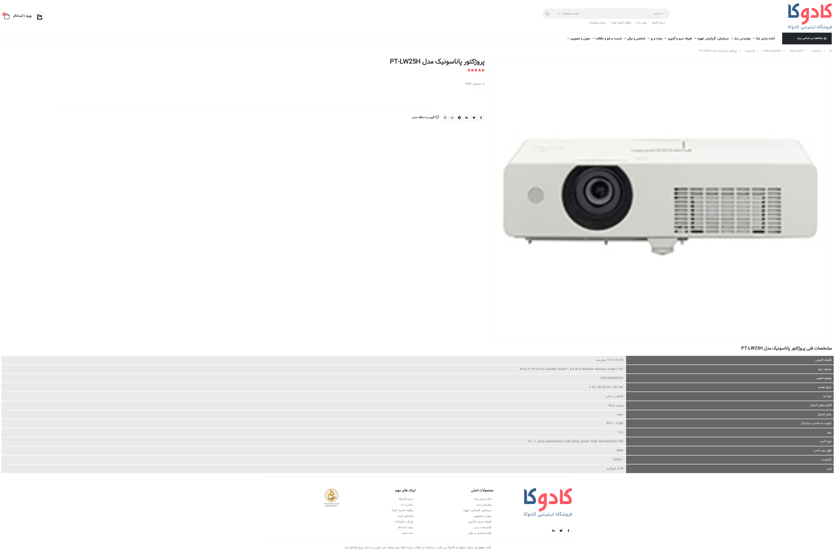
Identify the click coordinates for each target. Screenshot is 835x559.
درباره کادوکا (658, 23)
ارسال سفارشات (597, 23)
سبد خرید (407, 533)
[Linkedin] (466, 117)
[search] (548, 13)
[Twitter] (473, 117)
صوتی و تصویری (580, 38)
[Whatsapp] (452, 117)
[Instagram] (445, 117)
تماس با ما (641, 23)
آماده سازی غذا (765, 38)
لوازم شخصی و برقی (479, 533)
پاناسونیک (750, 51)
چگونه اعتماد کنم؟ (621, 23)
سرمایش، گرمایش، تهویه (713, 38)
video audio (796, 51)
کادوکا (451, 547)
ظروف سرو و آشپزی (680, 38)
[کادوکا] (830, 51)
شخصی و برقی (636, 38)
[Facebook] (481, 117)
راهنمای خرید (405, 516)
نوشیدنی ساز (742, 38)
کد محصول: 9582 (475, 84)
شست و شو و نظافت (609, 38)
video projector (772, 51)
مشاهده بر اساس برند (810, 38)
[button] (6, 16)
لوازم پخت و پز (482, 527)
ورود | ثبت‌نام (405, 527)
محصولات (816, 51)
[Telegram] (459, 117)
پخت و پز (656, 38)
